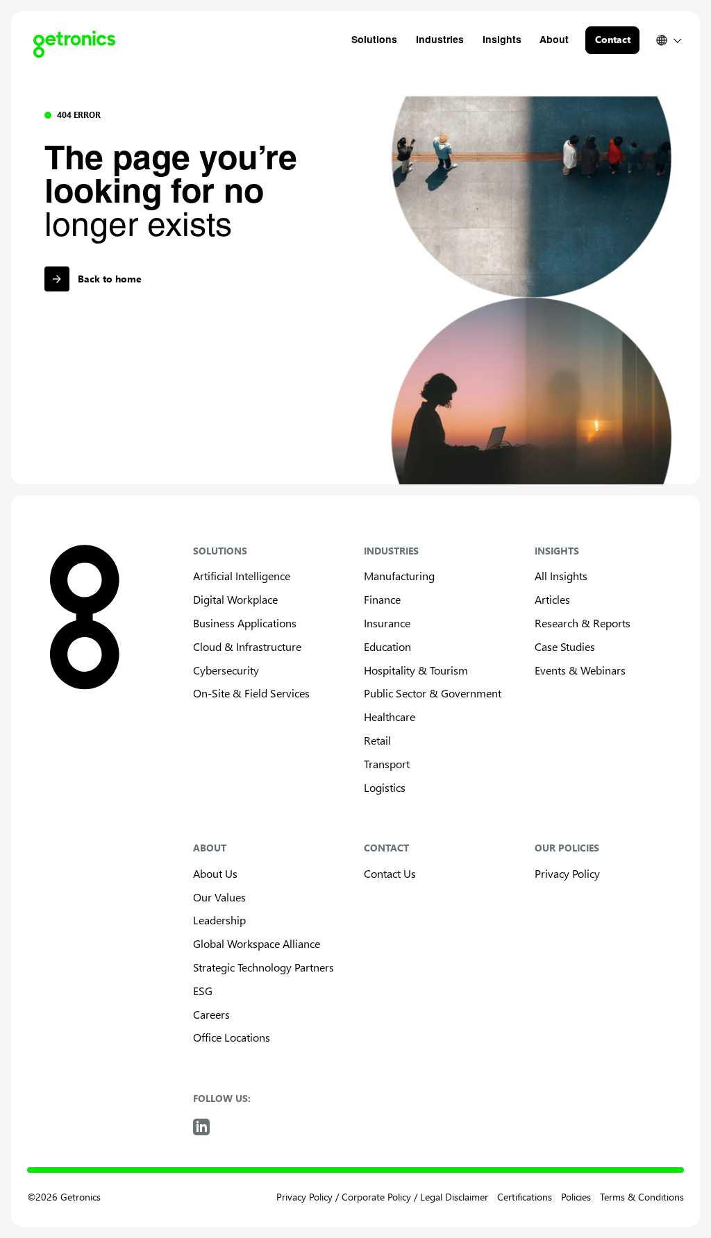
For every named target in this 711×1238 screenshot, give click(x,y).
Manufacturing (399, 575)
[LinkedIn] (201, 1127)
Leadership (219, 920)
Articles (552, 599)
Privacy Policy (567, 873)
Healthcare (389, 716)
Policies (576, 1197)
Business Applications (244, 623)
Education (387, 646)
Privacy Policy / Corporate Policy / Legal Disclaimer (382, 1197)
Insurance (387, 623)
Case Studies (565, 646)
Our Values (219, 897)
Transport (387, 763)
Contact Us (390, 873)
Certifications (524, 1197)
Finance (382, 599)
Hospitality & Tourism (416, 670)
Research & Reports (582, 623)
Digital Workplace (235, 599)
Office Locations (231, 1037)
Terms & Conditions (642, 1197)
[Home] (68, 40)
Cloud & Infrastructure (247, 646)
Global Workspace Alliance (256, 943)
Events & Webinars (580, 670)
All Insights (561, 575)
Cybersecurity (226, 670)
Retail (377, 740)
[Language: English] (668, 40)
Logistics (384, 787)
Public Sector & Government (432, 693)
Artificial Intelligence (241, 575)
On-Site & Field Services (251, 693)
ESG (202, 990)
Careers (211, 1014)
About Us (215, 873)
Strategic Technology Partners (263, 967)
